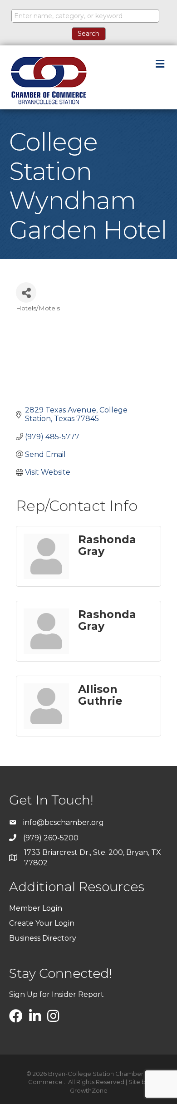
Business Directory (42, 938)
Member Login (35, 908)
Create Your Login (41, 923)
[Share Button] (26, 292)
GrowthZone (89, 1090)
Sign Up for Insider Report (56, 994)
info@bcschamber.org (63, 822)
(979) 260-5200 (51, 838)
